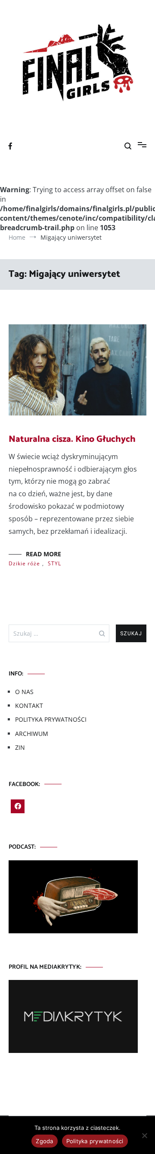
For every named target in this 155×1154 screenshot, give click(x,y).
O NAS (24, 692)
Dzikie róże (24, 563)
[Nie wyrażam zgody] (144, 1135)
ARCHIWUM (31, 733)
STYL (54, 563)
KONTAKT (29, 705)
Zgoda (44, 1141)
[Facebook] (18, 806)
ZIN (20, 747)
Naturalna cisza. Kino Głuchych (72, 439)
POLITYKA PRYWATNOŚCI (51, 719)
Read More (43, 554)
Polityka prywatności (95, 1141)
